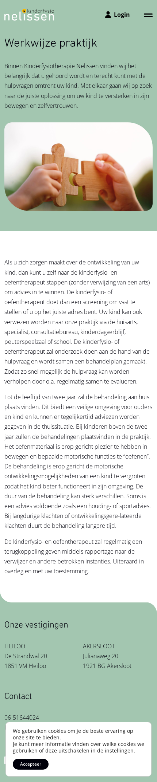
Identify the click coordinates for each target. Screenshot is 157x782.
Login (122, 15)
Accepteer (30, 764)
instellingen (119, 750)
